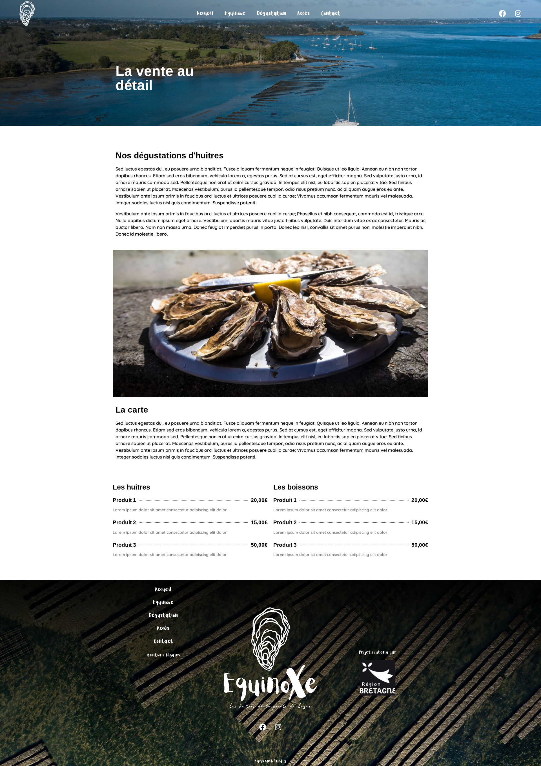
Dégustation (271, 13)
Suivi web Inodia (270, 761)
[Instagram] (518, 13)
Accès (304, 13)
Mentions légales (163, 655)
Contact (330, 13)
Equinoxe (235, 13)
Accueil (205, 13)
